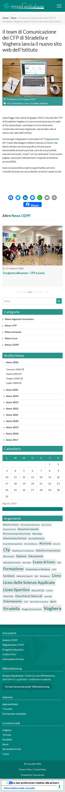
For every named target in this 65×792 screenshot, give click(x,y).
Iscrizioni (9, 576)
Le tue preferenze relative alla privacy (35, 782)
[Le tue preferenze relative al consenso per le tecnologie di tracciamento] (59, 786)
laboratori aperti (25, 576)
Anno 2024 (12, 395)
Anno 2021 (12, 414)
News (14, 17)
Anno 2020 (12, 420)
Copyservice (38, 775)
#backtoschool (11, 524)
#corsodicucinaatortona (30, 525)
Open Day (8, 596)
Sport (53, 601)
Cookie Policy (39, 769)
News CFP (11, 325)
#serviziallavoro (30, 544)
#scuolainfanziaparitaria (12, 544)
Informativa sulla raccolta (19, 788)
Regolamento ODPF (13, 644)
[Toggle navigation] (59, 6)
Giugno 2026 (12, 378)
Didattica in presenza (48, 550)
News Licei (11, 338)
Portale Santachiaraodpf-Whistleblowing (27, 686)
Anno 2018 (12, 433)
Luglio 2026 (12, 383)
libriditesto (45, 576)
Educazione (35, 556)
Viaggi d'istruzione (31, 609)
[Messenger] (32, 198)
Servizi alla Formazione (39, 602)
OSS (26, 601)
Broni (5, 744)
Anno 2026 (12, 362)
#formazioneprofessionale (16, 533)
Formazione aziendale (14, 713)
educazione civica (11, 562)
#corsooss (46, 525)
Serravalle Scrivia (11, 748)
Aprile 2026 (12, 374)
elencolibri (26, 563)
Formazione (17, 103)
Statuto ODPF (10, 639)
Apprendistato (10, 704)
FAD (59, 562)
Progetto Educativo (13, 649)
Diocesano (8, 556)
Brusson (56, 544)
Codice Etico (9, 654)
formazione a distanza (38, 569)
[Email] (47, 198)
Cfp (9, 103)
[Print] (54, 198)
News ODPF (21, 216)
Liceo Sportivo (16, 589)
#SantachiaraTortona (15, 538)
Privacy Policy (25, 769)
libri (36, 576)
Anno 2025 (12, 389)
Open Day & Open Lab (28, 596)
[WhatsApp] (39, 198)
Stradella (34, 103)
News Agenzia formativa (19, 319)
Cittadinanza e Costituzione (23, 551)
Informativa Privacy (13, 659)
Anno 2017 (12, 439)
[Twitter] (18, 198)
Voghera (43, 103)
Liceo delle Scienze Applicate (29, 582)
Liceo (26, 103)
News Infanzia (13, 331)
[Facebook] (10, 198)
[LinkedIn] (25, 198)
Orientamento (12, 601)
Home (6, 17)
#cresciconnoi (9, 529)
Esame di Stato (44, 562)
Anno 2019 (12, 427)
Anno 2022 (12, 408)
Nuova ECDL (38, 590)
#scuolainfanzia (36, 538)
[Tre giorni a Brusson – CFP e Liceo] (32, 245)
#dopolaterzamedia (28, 529)
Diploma (21, 556)
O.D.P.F (49, 590)
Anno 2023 (12, 402)
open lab (48, 596)
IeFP (54, 569)
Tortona (6, 734)
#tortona (45, 543)
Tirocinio (7, 708)
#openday (37, 533)
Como (5, 753)
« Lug (32, 508)
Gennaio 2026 (13, 369)
